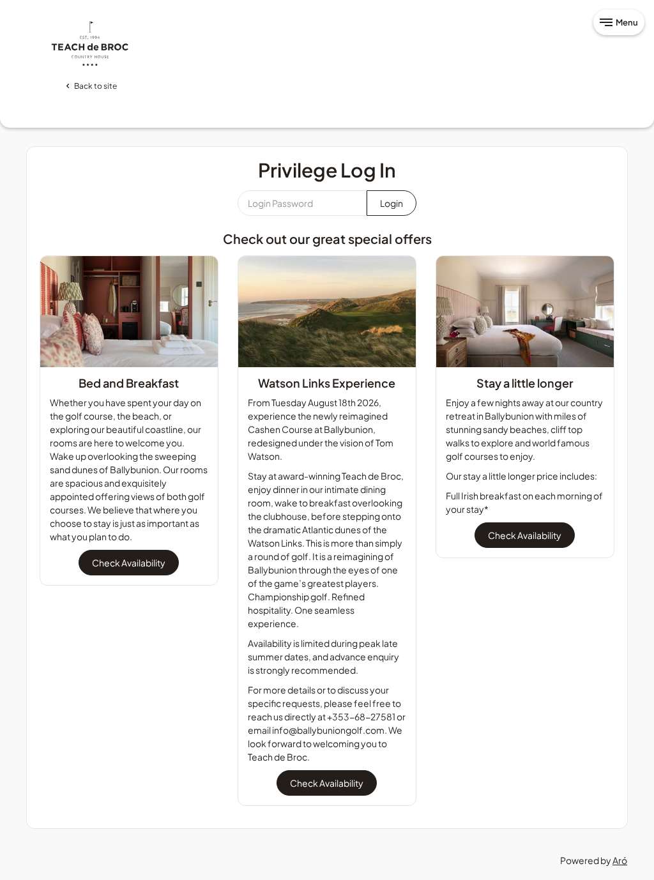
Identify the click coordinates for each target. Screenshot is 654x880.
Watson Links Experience (326, 383)
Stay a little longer (525, 383)
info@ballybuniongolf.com (328, 730)
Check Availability (128, 562)
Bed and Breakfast (129, 383)
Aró (619, 860)
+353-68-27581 (361, 716)
